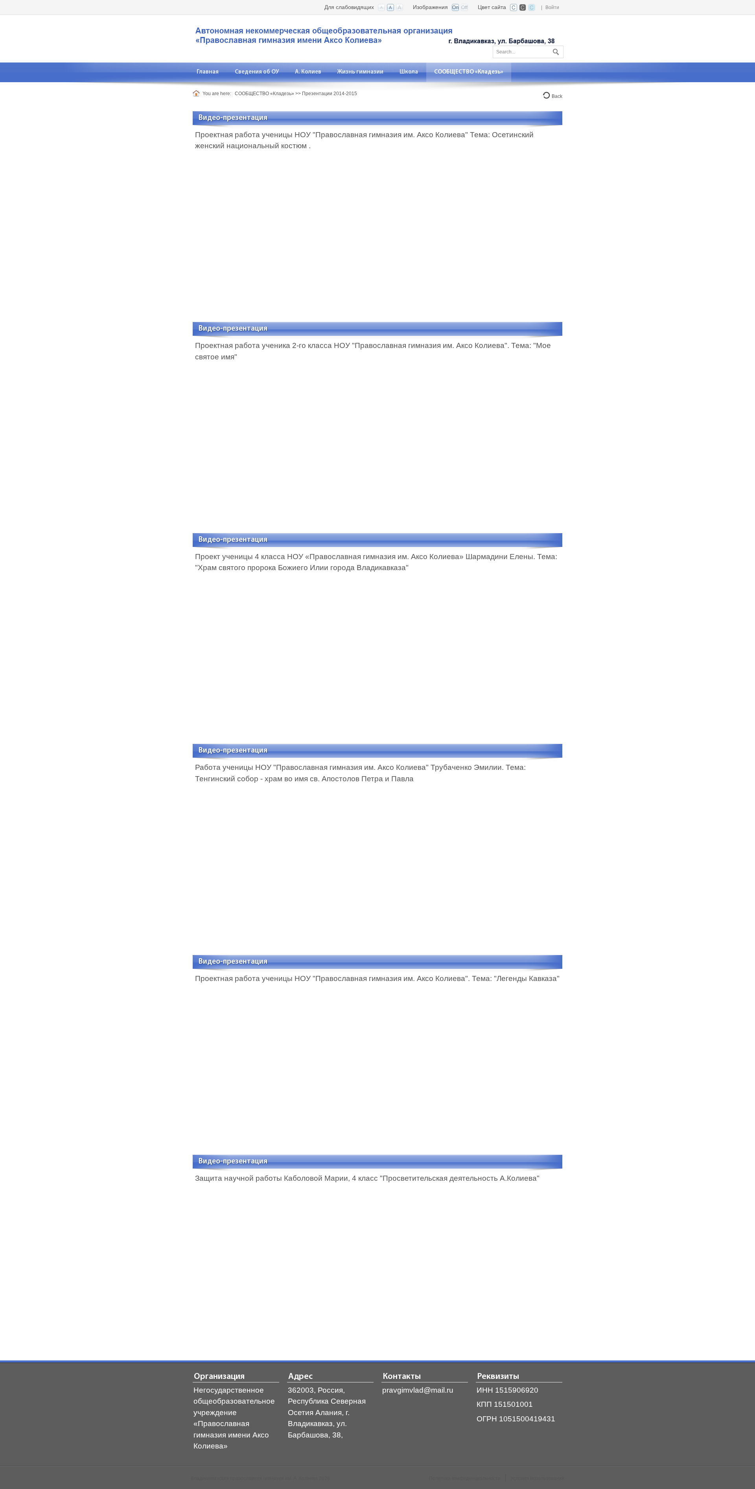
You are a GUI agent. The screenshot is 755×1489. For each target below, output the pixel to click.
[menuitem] (208, 72)
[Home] (198, 93)
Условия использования (537, 1478)
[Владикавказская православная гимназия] (373, 38)
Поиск (554, 50)
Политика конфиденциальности (465, 1478)
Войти (552, 7)
